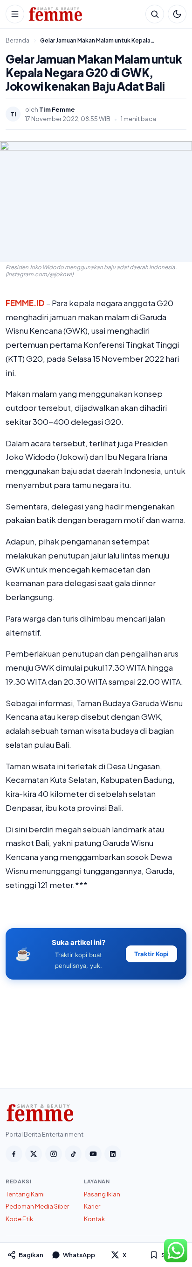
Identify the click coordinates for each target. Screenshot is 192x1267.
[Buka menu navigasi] (15, 14)
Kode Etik (19, 1219)
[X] (33, 1153)
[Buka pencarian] (154, 14)
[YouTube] (93, 1153)
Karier (92, 1206)
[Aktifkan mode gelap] (177, 14)
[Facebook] (14, 1153)
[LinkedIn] (112, 1153)
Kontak (94, 1219)
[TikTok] (73, 1153)
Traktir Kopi (151, 954)
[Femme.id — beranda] (85, 14)
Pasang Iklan (102, 1194)
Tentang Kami (25, 1194)
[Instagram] (53, 1153)
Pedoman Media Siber (37, 1206)
